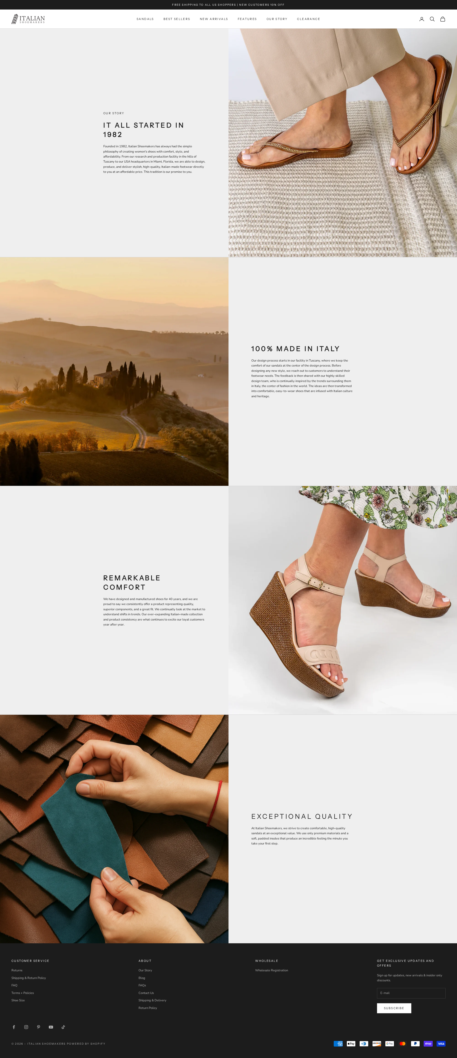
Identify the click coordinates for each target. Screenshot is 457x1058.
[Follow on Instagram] (26, 1027)
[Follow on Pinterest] (38, 1027)
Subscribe (394, 1008)
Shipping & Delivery (152, 1000)
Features (247, 19)
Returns (16, 970)
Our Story (277, 19)
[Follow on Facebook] (13, 1027)
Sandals (145, 19)
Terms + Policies (22, 993)
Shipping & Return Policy (28, 978)
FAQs (142, 985)
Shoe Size (18, 1000)
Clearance (308, 19)
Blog (142, 978)
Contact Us (146, 993)
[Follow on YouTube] (51, 1027)
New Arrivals (214, 19)
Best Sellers (177, 19)
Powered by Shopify (86, 1043)
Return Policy (148, 1008)
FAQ (14, 985)
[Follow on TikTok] (63, 1027)
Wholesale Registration (271, 970)
